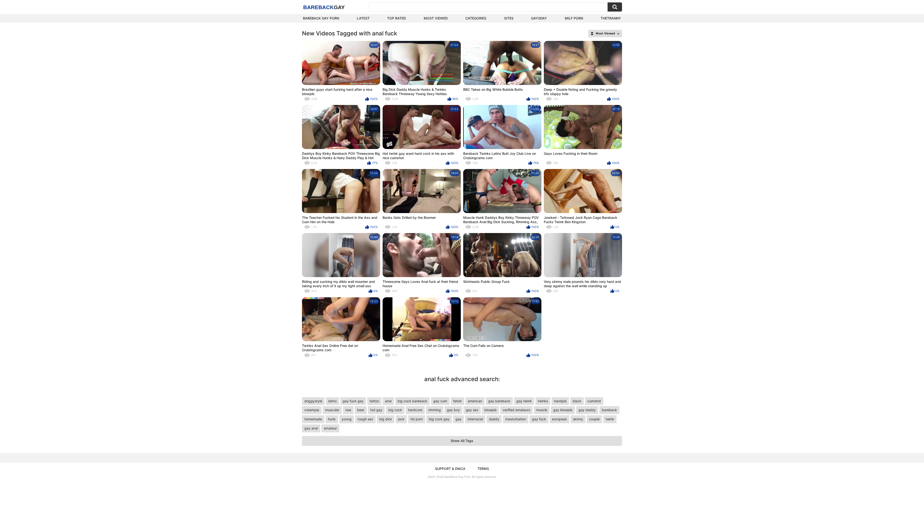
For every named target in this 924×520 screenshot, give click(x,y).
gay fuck (539, 419)
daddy (494, 419)
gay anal (311, 428)
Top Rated (396, 18)
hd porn (417, 419)
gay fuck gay (353, 401)
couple (594, 419)
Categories (475, 18)
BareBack (324, 7)
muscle (541, 410)
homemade (313, 419)
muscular (332, 410)
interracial (475, 419)
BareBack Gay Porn (457, 477)
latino (332, 401)
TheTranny (611, 18)
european (559, 419)
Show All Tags (462, 441)
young (347, 419)
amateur (330, 428)
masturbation (515, 419)
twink (610, 419)
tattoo (374, 401)
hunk (332, 419)
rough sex (365, 419)
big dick (385, 419)
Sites (508, 18)
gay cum (440, 401)
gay (459, 419)
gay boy (453, 410)
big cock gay (439, 419)
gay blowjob (562, 410)
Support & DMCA (450, 469)
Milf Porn (574, 18)
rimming (434, 410)
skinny (578, 419)
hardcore (415, 410)
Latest (363, 18)
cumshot (594, 401)
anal (388, 401)
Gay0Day (539, 18)
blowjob (490, 410)
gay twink (524, 401)
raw (348, 410)
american (475, 401)
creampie (311, 410)
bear (360, 410)
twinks (543, 401)
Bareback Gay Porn (321, 18)
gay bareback (499, 401)
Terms (483, 469)
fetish (457, 401)
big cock (395, 410)
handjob (560, 401)
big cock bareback (412, 401)
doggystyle (313, 401)
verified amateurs (516, 410)
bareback (609, 410)
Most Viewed (436, 18)
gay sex (472, 410)
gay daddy (587, 410)
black (577, 401)
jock (401, 419)
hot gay (376, 410)
